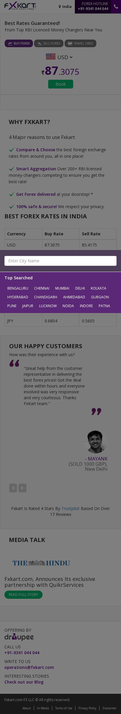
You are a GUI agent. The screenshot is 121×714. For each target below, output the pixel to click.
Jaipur (27, 305)
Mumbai (62, 288)
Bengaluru (17, 288)
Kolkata (98, 288)
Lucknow (48, 305)
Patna (104, 305)
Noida (68, 305)
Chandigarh (45, 297)
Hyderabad (17, 297)
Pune (11, 305)
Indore (86, 305)
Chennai (41, 288)
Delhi (80, 288)
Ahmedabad (74, 297)
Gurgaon (100, 297)
